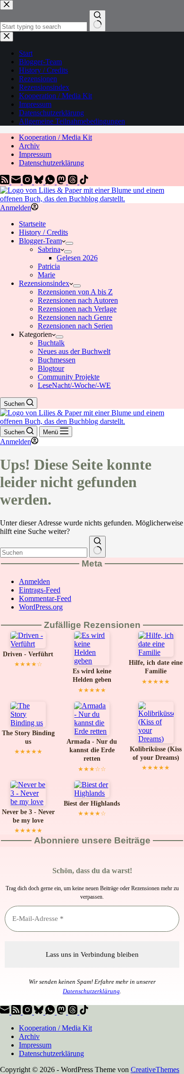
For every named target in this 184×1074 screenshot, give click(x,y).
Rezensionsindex (44, 283)
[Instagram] (28, 182)
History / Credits (43, 232)
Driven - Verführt (28, 654)
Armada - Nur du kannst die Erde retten (92, 750)
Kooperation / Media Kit (55, 137)
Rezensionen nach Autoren (78, 300)
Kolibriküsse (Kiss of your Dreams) (156, 753)
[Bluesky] (39, 182)
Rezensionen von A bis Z (75, 292)
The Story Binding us (28, 737)
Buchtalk (51, 343)
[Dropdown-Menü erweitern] (69, 243)
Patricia (49, 266)
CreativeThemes (155, 1069)
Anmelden (34, 581)
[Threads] (73, 182)
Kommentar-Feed (45, 598)
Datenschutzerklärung (51, 163)
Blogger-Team (40, 241)
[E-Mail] (17, 182)
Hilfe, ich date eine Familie (156, 667)
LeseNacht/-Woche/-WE (74, 385)
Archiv (29, 146)
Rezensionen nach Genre (75, 317)
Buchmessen (56, 360)
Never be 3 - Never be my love (28, 816)
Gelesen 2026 (77, 258)
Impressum (35, 154)
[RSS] (5, 182)
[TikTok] (84, 182)
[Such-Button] (97, 547)
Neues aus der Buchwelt (74, 351)
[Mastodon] (62, 182)
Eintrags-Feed (39, 590)
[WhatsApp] (51, 182)
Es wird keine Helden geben (92, 675)
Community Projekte (69, 377)
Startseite (32, 224)
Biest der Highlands (92, 803)
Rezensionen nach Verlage (77, 309)
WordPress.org (41, 607)
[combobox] (43, 553)
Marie (46, 275)
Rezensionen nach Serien (75, 326)
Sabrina (49, 249)
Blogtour (51, 368)
